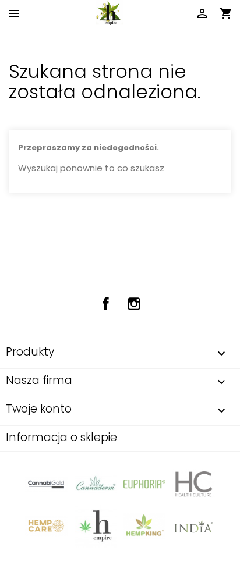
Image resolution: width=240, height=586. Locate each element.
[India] (193, 525)
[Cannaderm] (96, 483)
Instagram (134, 303)
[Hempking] (144, 525)
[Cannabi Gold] (46, 483)
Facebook (106, 303)
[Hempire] (96, 525)
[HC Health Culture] (193, 483)
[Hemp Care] (46, 525)
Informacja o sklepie (61, 437)
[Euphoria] (144, 483)
